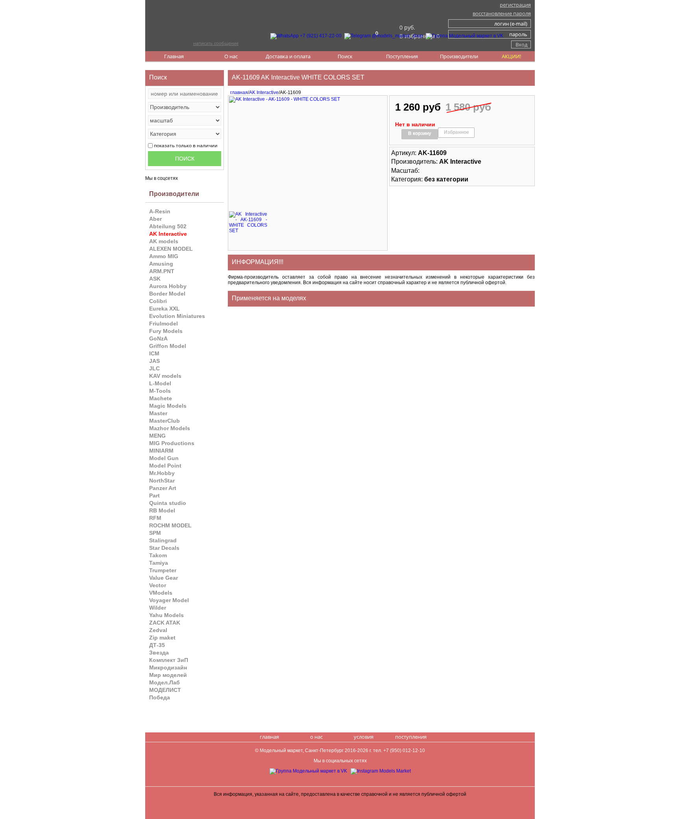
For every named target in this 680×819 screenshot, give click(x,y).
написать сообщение (215, 43)
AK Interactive (264, 92)
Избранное (456, 132)
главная (238, 92)
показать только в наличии (186, 145)
